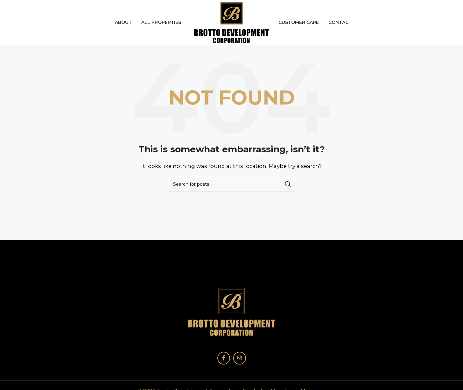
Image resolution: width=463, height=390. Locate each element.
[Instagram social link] (239, 358)
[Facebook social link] (223, 358)
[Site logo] (231, 22)
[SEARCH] (288, 184)
